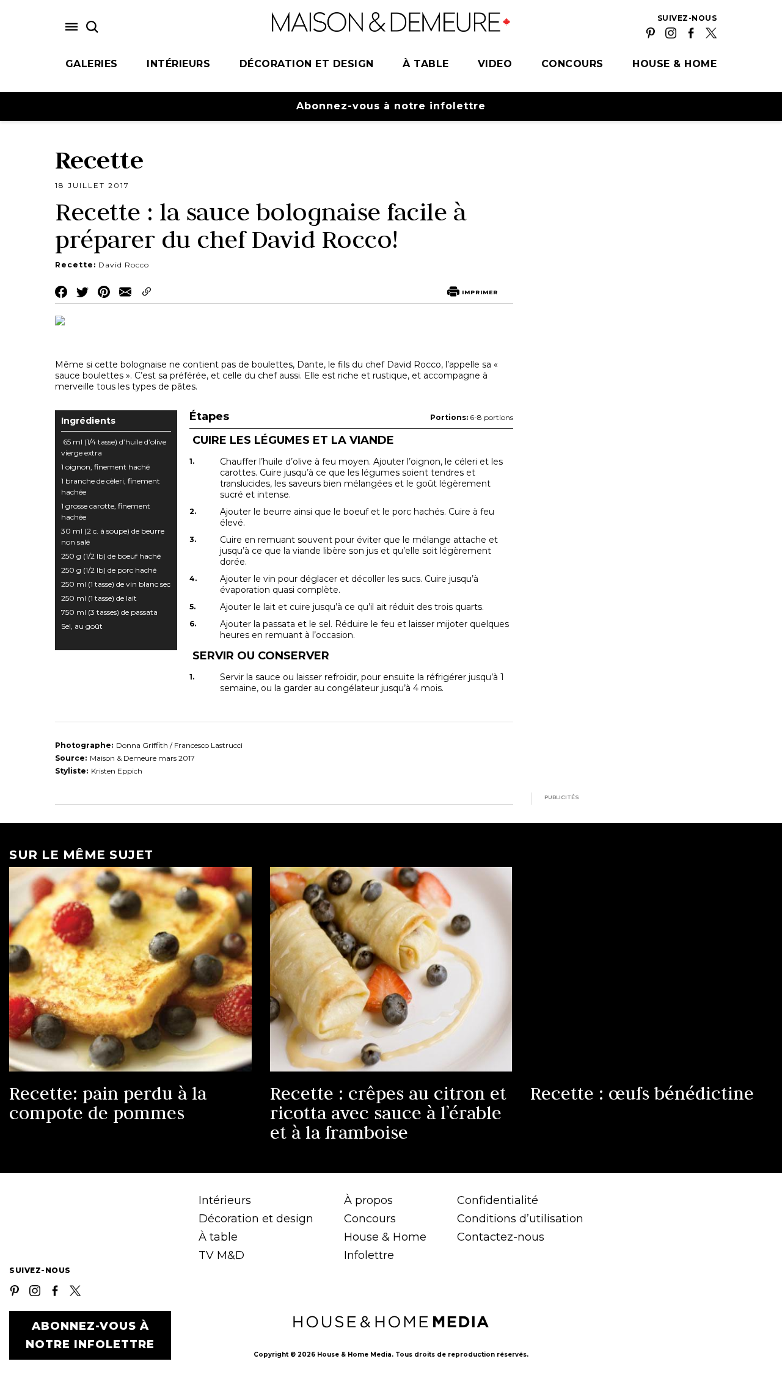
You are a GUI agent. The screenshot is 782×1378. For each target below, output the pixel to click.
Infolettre (369, 1255)
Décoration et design (306, 64)
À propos (368, 1200)
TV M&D (221, 1255)
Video (495, 64)
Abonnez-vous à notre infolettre (391, 106)
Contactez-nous (500, 1237)
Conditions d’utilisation (520, 1218)
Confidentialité (497, 1200)
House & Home (674, 64)
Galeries (91, 64)
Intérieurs (178, 64)
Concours (572, 64)
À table (426, 64)
